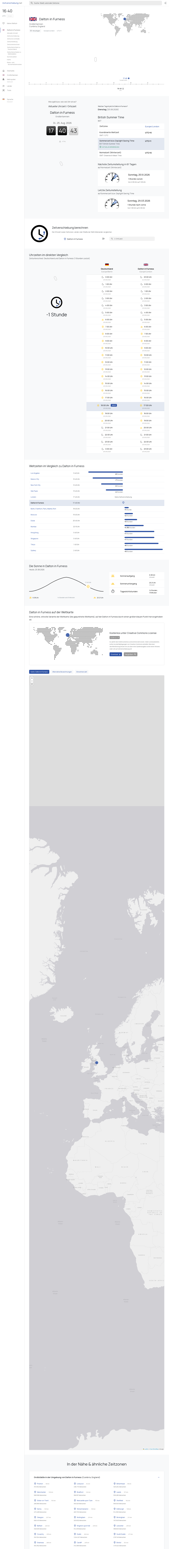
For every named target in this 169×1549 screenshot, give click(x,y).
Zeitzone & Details (13, 39)
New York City (35, 485)
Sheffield (118, 1500)
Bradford (78, 1492)
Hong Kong (34, 532)
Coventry (39, 1534)
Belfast (38, 1526)
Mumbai (33, 527)
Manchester (40, 1492)
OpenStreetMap (154, 1449)
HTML (62, 141)
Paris (44, 509)
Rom (54, 509)
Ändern (10, 16)
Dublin (77, 1534)
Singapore (34, 538)
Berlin (33, 509)
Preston (38, 1484)
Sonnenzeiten (12, 57)
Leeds (117, 1492)
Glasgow (38, 1517)
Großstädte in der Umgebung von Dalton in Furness (67, 1477)
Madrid (49, 509)
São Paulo (34, 491)
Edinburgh (118, 1509)
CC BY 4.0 (114, 638)
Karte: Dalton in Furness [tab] (39, 672)
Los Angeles (35, 473)
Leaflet (146, 1449)
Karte (9, 60)
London (33, 497)
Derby (37, 1509)
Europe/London (152, 126)
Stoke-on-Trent (41, 1500)
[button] (13, 75)
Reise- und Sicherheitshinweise (14, 63)
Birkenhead (119, 1484)
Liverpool (79, 1484)
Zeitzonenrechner (13, 44)
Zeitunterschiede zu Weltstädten (14, 53)
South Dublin (119, 1534)
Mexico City (35, 479)
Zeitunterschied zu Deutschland (13, 48)
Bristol (117, 1542)
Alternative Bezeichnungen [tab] (62, 672)
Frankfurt (39, 509)
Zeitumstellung (12, 42)
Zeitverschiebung (13, 36)
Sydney (33, 550)
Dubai (33, 521)
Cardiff (78, 1542)
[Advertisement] (88, 58)
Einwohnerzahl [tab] (81, 672)
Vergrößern (130, 654)
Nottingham (79, 1517)
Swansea (39, 1542)
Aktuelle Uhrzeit (12, 33)
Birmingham (119, 1517)
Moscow (34, 515)
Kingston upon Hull (82, 1526)
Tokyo (33, 544)
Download (116, 654)
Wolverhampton (81, 1509)
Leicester (118, 1526)
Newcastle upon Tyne (83, 1500)
